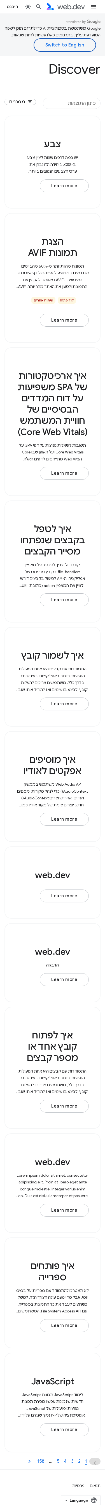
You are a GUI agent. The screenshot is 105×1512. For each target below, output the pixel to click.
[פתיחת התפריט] (93, 6)
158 (41, 1461)
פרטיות (78, 1485)
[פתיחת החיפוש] (38, 6)
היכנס (12, 6)
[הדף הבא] (29, 1461)
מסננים (20, 102)
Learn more (64, 186)
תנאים (95, 1485)
